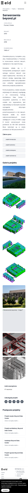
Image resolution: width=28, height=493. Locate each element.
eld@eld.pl (18, 475)
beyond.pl (9, 389)
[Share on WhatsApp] (21, 401)
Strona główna (6, 8)
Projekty (14, 8)
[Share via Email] (10, 401)
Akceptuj (5, 490)
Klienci (2, 478)
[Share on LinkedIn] (6, 401)
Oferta (2, 474)
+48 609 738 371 (19, 474)
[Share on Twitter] (18, 401)
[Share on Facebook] (13, 401)
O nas (2, 476)
